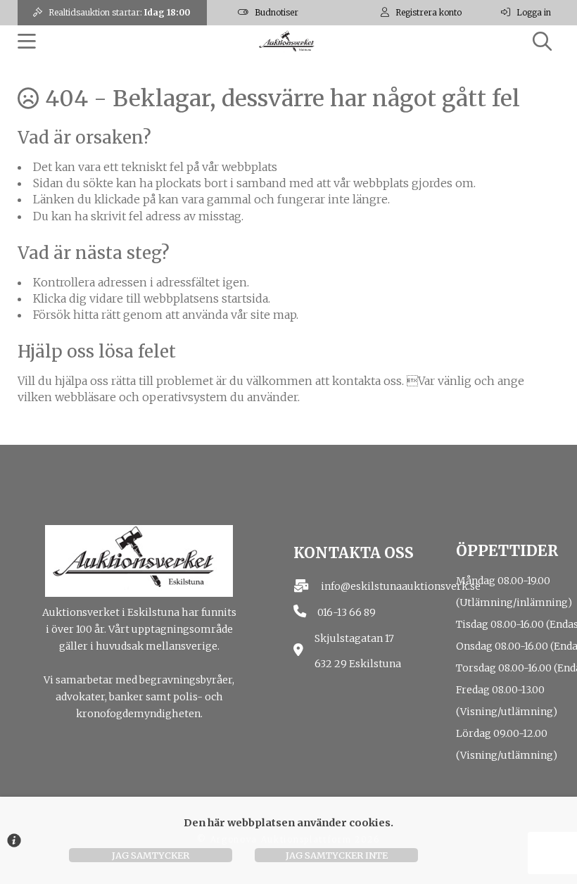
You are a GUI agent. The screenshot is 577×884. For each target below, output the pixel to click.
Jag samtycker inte (337, 855)
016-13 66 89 (346, 612)
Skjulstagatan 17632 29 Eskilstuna (358, 651)
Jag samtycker (150, 855)
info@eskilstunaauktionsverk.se (401, 586)
